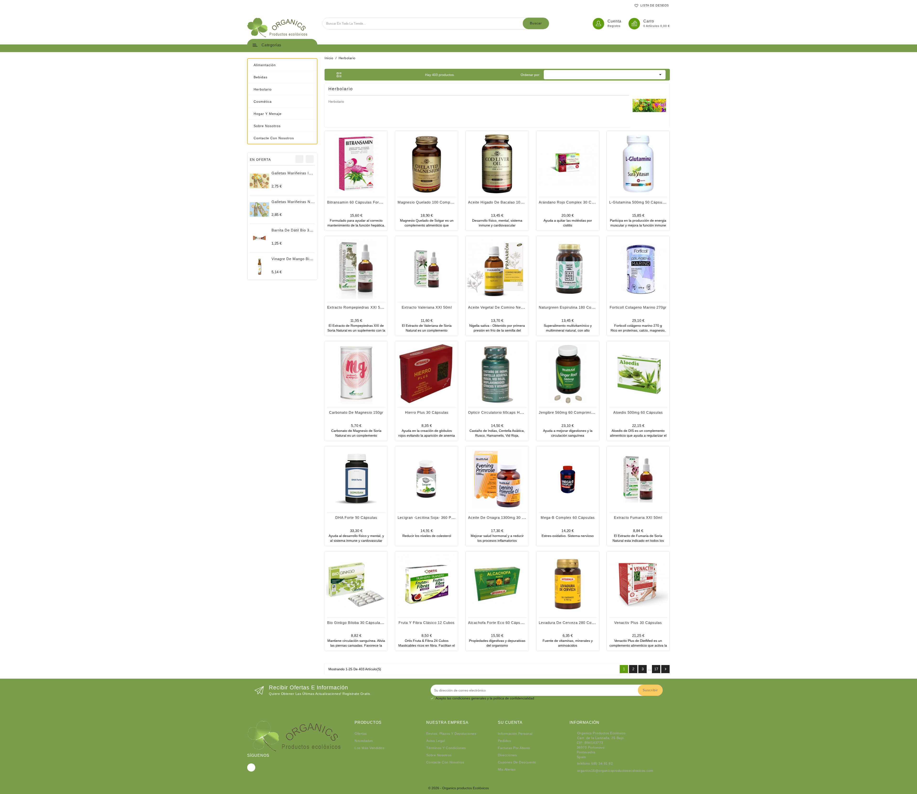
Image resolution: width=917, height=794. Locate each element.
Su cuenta (510, 722)
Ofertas (361, 733)
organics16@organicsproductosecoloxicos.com (615, 771)
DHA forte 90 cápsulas (356, 517)
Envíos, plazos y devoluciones (451, 733)
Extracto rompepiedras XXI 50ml (357, 307)
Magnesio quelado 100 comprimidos (430, 202)
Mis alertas (507, 769)
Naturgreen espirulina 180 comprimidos (574, 307)
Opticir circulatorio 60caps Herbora (499, 412)
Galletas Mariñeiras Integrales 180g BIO (307, 173)
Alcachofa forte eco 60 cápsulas (498, 623)
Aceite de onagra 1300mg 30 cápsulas (503, 517)
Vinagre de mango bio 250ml (297, 259)
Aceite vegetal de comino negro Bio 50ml (505, 307)
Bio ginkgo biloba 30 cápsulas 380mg (361, 623)
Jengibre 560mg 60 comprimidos (568, 412)
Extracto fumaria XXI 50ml (638, 517)
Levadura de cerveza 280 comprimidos (574, 623)
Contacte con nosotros (445, 762)
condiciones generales (469, 698)
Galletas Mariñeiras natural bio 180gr (305, 202)
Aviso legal (435, 741)
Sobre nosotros (439, 755)
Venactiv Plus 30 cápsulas (638, 623)
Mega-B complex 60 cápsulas (568, 517)
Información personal (515, 733)
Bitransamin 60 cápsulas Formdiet (358, 202)
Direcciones (507, 755)
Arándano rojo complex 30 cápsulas (572, 202)
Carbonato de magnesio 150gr (356, 412)
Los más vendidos (369, 748)
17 (656, 669)
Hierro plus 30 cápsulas (426, 412)
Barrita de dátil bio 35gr (293, 230)
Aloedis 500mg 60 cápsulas (638, 412)
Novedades (364, 741)
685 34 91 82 (602, 763)
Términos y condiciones (446, 748)
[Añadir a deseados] (351, 177)
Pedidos (504, 741)
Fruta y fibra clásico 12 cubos (427, 623)
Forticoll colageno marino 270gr (638, 307)
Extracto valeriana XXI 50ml (427, 307)
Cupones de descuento (517, 762)
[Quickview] (361, 177)
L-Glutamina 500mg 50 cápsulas (638, 202)
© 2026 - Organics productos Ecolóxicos (458, 788)
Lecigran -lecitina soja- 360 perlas (429, 517)
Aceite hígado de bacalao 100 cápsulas (504, 202)
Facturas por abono (514, 748)
